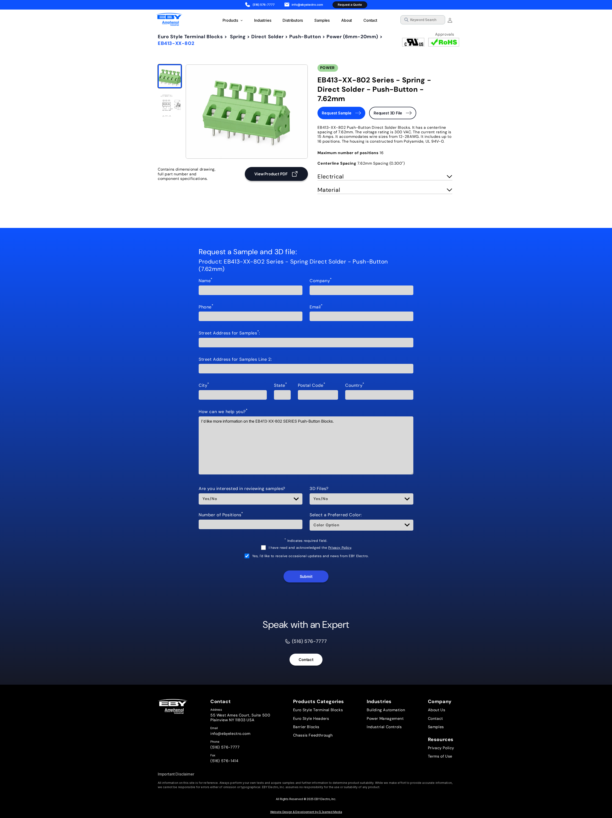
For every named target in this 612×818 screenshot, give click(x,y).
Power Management (385, 718)
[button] (384, 176)
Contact (306, 659)
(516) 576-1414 (224, 760)
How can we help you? (223, 411)
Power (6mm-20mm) (352, 36)
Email (316, 307)
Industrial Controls (384, 726)
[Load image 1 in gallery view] (170, 76)
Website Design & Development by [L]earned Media (306, 812)
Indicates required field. (305, 541)
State (280, 385)
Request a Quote (350, 4)
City (204, 385)
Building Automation (386, 709)
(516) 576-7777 (225, 747)
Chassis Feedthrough (313, 735)
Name (206, 281)
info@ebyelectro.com (230, 733)
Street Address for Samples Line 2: (235, 359)
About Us (436, 709)
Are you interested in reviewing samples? (242, 488)
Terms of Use (440, 756)
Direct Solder (267, 36)
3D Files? (319, 488)
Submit (306, 576)
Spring (238, 36)
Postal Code (311, 385)
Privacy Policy (339, 547)
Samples (436, 726)
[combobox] (422, 19)
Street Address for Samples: (229, 333)
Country (354, 385)
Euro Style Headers (311, 718)
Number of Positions (221, 515)
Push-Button (305, 36)
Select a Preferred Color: (336, 515)
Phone (206, 307)
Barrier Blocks (306, 726)
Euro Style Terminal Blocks (190, 36)
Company (321, 281)
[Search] (440, 20)
